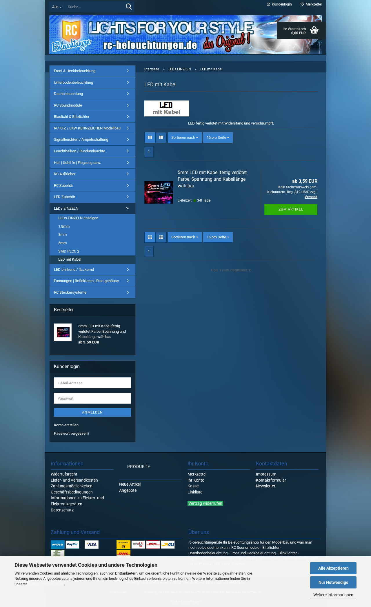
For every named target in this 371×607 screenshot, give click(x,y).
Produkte (138, 466)
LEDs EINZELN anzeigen (78, 218)
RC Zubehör (63, 185)
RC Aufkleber (64, 174)
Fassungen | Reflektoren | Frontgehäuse (86, 281)
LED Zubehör (64, 197)
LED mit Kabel (69, 259)
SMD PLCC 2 (68, 251)
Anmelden (92, 412)
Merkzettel (313, 4)
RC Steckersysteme (70, 292)
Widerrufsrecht (64, 474)
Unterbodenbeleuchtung (73, 82)
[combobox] (185, 137)
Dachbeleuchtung (68, 94)
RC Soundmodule (68, 105)
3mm (62, 234)
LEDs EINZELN (66, 208)
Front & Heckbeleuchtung (74, 71)
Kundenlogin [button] (281, 4)
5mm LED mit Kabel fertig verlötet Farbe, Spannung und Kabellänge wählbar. (212, 179)
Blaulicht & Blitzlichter (71, 116)
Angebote (128, 490)
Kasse (193, 486)
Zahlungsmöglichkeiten (71, 486)
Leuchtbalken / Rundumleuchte (79, 151)
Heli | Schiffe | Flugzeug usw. (77, 162)
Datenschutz (62, 510)
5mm (62, 243)
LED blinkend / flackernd (74, 269)
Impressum (266, 474)
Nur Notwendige (333, 582)
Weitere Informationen (333, 595)
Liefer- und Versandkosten (74, 480)
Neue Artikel (130, 484)
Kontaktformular (271, 480)
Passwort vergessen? (71, 433)
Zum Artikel (291, 209)
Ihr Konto (196, 480)
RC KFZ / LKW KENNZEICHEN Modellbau (87, 128)
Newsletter (265, 486)
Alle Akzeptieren (333, 568)
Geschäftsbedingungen (72, 492)
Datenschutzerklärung (46, 584)
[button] (150, 137)
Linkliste (195, 492)
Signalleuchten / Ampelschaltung (81, 139)
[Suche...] (128, 7)
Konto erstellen (66, 425)
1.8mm (64, 226)
